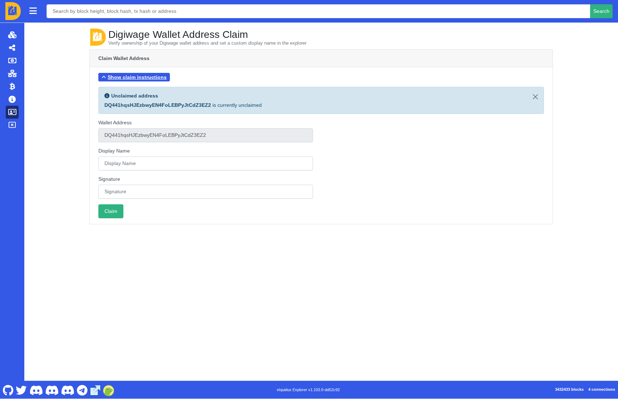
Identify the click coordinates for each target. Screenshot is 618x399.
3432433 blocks (569, 389)
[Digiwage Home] (13, 11)
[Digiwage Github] (8, 389)
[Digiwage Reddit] (52, 389)
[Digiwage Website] (95, 389)
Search (601, 11)
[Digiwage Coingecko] (109, 389)
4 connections (601, 389)
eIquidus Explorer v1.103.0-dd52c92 (308, 390)
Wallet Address (115, 122)
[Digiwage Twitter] (21, 389)
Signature (109, 179)
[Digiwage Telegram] (82, 389)
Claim (110, 211)
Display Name (114, 151)
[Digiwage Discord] (67, 389)
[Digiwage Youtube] (36, 389)
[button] (134, 77)
